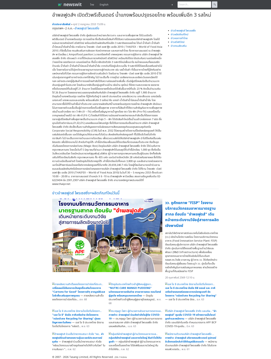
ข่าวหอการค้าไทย (179, 38)
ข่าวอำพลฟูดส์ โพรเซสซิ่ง (183, 31)
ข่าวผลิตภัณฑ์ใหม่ (179, 34)
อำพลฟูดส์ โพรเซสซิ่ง (87, 28)
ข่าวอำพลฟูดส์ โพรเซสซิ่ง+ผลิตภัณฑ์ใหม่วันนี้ (85, 193)
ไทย (92, 5)
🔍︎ (214, 4)
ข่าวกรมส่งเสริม (179, 46)
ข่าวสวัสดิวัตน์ (177, 42)
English (104, 5)
